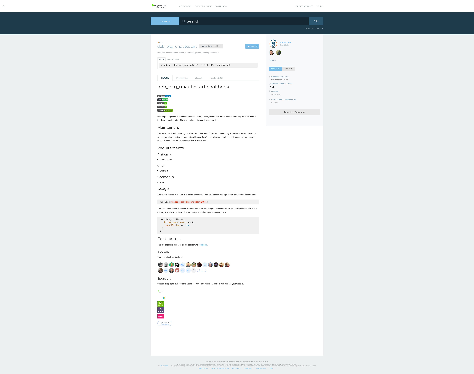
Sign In (319, 6)
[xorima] (279, 53)
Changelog (199, 78)
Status (271, 368)
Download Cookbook (294, 112)
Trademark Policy (261, 368)
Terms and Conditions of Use (220, 368)
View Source (275, 69)
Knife (177, 59)
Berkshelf (170, 59)
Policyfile (161, 59)
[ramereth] (272, 53)
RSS (160, 42)
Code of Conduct (203, 368)
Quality (217, 78)
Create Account (304, 6)
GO (316, 21)
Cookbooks (185, 6)
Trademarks (164, 366)
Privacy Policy (236, 368)
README (165, 78)
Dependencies (182, 78)
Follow (253, 46)
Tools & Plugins (203, 6)
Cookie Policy (248, 368)
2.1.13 (210, 46)
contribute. (203, 244)
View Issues (288, 69)
